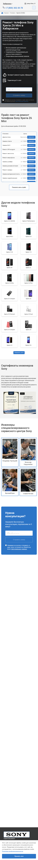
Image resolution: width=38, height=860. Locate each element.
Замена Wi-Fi (6, 145)
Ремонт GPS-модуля (9, 149)
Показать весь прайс (19, 187)
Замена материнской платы (11, 174)
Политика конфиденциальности (12, 851)
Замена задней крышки (10, 178)
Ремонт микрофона (9, 157)
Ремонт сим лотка (8, 153)
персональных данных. (22, 101)
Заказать (31, 137)
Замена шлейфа (7, 161)
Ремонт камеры (7, 170)
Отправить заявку (19, 95)
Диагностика (7, 137)
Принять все (19, 856)
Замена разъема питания (10, 166)
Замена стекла (7, 141)
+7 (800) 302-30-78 (14, 8)
